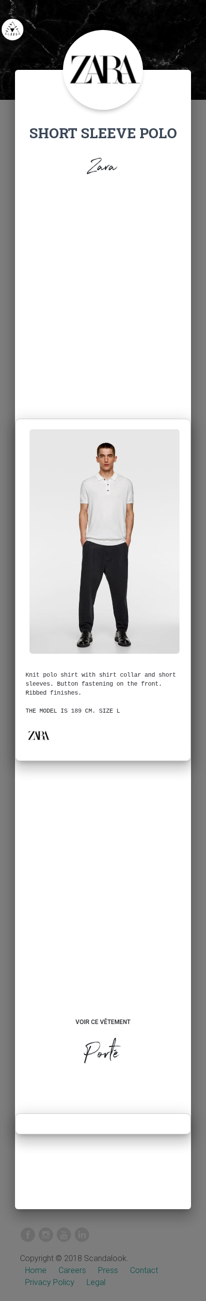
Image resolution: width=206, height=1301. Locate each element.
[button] (38, 735)
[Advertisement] (103, 300)
